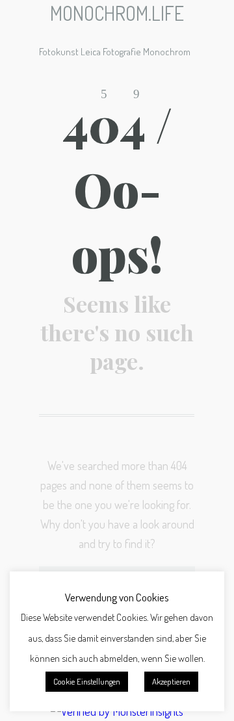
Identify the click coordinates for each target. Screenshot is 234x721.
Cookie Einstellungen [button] (86, 681)
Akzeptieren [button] (171, 681)
